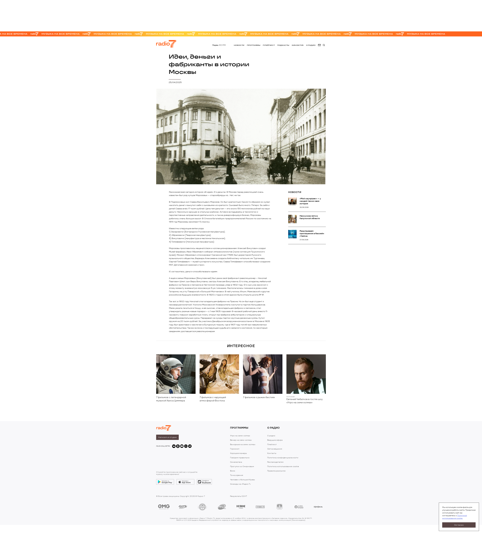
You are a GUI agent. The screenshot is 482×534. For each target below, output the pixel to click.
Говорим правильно (240, 458)
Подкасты (283, 45)
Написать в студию (167, 437)
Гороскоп (234, 449)
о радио (311, 45)
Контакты (271, 453)
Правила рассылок (276, 471)
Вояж (232, 471)
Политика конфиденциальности (282, 458)
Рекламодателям (275, 462)
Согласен (459, 525)
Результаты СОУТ (238, 496)
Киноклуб (298, 45)
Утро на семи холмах (240, 436)
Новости (239, 45)
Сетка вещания (274, 449)
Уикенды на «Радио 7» (240, 484)
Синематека (236, 462)
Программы (253, 45)
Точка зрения (236, 475)
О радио (271, 436)
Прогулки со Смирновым (242, 466)
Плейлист (269, 45)
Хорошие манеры (238, 453)
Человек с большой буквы (242, 480)
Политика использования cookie (283, 466)
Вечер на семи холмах (241, 440)
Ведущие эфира (275, 440)
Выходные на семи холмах (242, 444)
